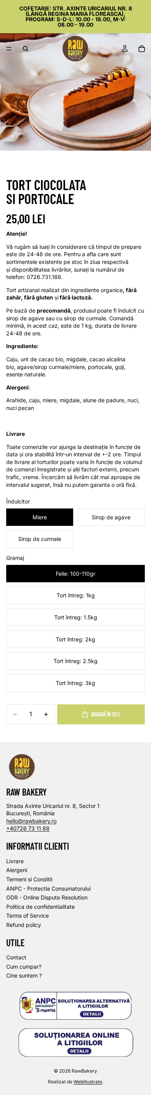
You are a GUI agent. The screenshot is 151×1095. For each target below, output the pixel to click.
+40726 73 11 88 (28, 828)
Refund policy (23, 925)
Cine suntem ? (24, 975)
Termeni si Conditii (29, 879)
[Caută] (25, 48)
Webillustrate (88, 1082)
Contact (16, 957)
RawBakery (84, 1070)
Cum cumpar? (23, 966)
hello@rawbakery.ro (31, 820)
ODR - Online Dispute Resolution (47, 897)
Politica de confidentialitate (40, 906)
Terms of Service (27, 915)
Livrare (15, 860)
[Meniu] (9, 49)
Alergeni (16, 870)
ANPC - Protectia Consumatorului (48, 888)
